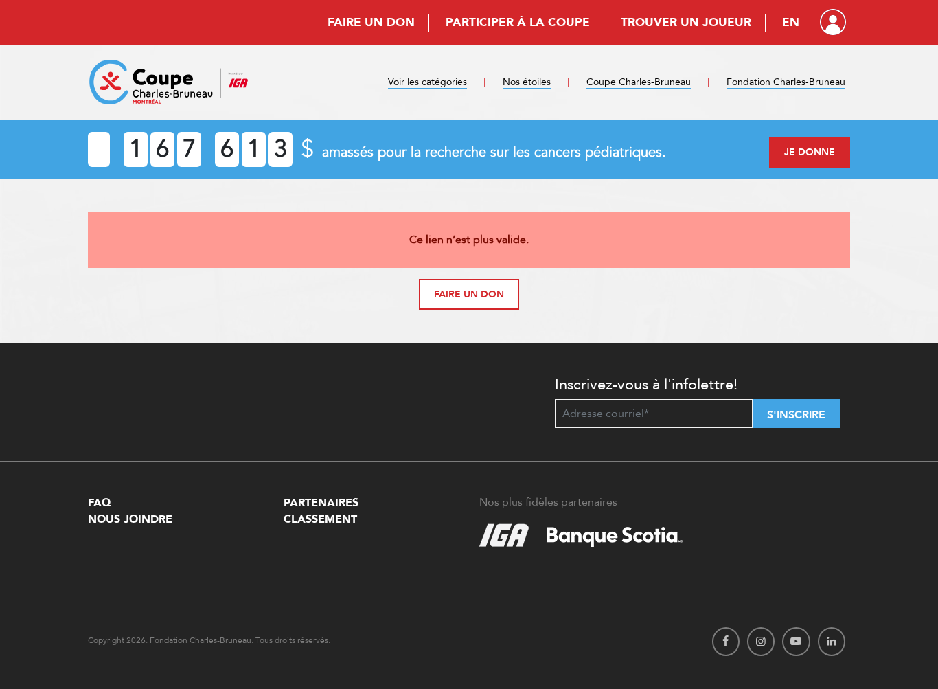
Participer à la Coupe (518, 22)
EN (790, 22)
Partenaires (321, 502)
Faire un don (371, 22)
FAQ (99, 502)
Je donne (809, 152)
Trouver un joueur (686, 22)
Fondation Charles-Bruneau (786, 82)
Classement (320, 519)
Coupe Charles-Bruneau (638, 82)
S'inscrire (796, 414)
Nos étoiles (527, 82)
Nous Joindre (130, 519)
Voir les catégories (427, 82)
